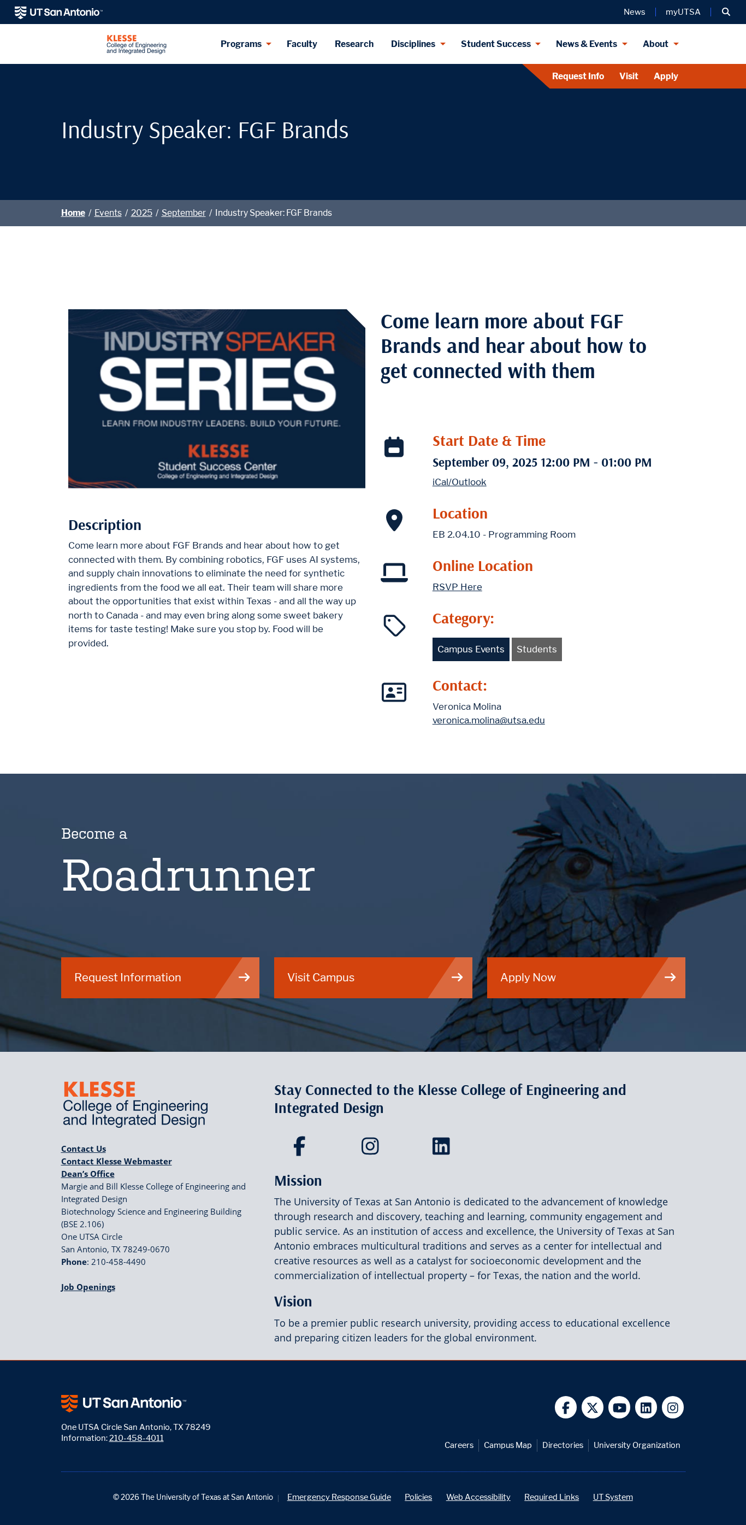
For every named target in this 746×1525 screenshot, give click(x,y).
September (184, 213)
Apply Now (528, 977)
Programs (241, 44)
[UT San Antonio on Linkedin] (646, 1407)
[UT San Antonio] (59, 12)
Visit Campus (320, 977)
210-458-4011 (136, 1437)
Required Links (551, 1497)
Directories (562, 1445)
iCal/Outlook (460, 481)
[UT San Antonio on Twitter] (593, 1407)
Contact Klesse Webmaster (116, 1161)
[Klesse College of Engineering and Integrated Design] (136, 44)
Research (354, 44)
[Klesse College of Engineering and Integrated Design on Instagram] (372, 1149)
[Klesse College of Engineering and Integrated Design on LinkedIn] (443, 1149)
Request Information (127, 977)
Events (108, 213)
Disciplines (413, 44)
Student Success (496, 44)
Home (73, 213)
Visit (628, 76)
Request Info (578, 76)
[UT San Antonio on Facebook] (566, 1407)
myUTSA (683, 12)
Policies (418, 1497)
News (635, 12)
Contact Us (83, 1148)
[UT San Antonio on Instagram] (673, 1407)
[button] (726, 12)
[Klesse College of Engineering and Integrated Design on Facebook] (301, 1149)
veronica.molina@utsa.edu (489, 720)
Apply (666, 76)
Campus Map (508, 1445)
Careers (459, 1445)
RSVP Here (457, 586)
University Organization (637, 1445)
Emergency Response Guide (339, 1497)
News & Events (586, 44)
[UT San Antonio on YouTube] (619, 1407)
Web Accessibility (478, 1497)
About (655, 44)
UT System (613, 1497)
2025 (141, 213)
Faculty (302, 44)
